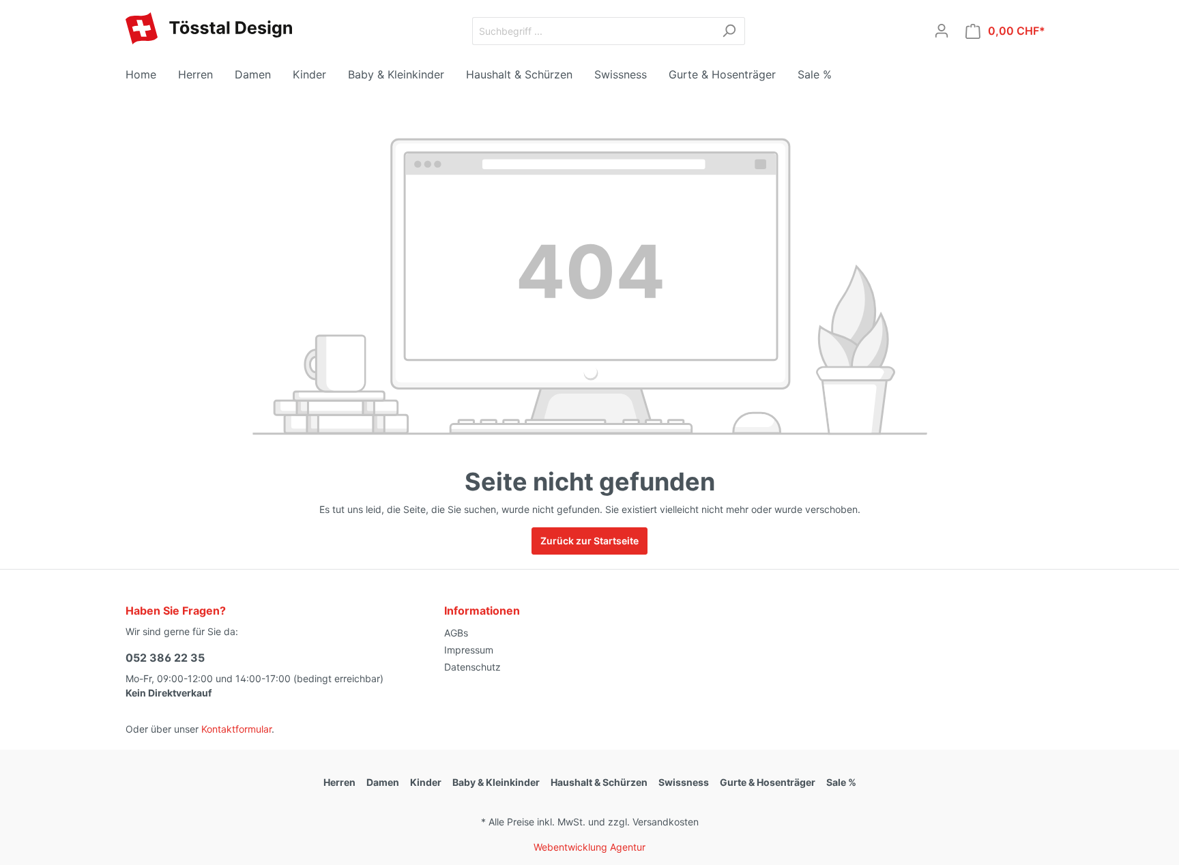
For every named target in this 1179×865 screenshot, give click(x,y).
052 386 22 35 (165, 657)
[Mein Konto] (941, 31)
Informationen (482, 610)
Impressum (468, 650)
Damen (382, 782)
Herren (339, 782)
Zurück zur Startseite (589, 540)
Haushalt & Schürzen (599, 782)
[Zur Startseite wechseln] (209, 28)
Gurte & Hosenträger (767, 782)
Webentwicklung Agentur (589, 847)
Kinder (425, 782)
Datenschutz (472, 667)
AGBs (456, 633)
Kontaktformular (236, 729)
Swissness (683, 782)
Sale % (841, 782)
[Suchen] (729, 31)
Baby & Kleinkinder (496, 782)
